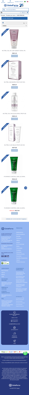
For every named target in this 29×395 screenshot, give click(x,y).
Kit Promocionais (20, 244)
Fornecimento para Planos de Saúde (20, 277)
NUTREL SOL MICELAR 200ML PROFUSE (14, 113)
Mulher (18, 246)
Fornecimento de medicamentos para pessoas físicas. (20, 273)
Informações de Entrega (7, 304)
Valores (3, 272)
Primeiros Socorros (20, 262)
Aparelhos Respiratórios (22, 258)
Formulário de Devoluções (20, 302)
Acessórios (18, 256)
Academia (18, 250)
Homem (18, 242)
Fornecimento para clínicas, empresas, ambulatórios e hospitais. (22, 281)
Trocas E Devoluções (6, 302)
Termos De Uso (5, 303)
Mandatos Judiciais (5, 305)
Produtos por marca (10, 15)
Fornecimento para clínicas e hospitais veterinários (20, 285)
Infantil (18, 260)
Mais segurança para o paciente (6, 295)
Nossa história (4, 270)
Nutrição (18, 236)
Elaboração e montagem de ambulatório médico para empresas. (21, 290)
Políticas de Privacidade (6, 300)
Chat (14, 343)
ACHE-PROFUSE (20, 15)
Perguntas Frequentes (20, 306)
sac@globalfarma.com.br (14, 323)
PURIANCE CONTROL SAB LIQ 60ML (14, 208)
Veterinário (18, 252)
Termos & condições (19, 301)
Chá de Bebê (19, 248)
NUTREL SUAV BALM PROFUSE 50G (14, 145)
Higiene (18, 240)
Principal (3, 15)
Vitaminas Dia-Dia (20, 254)
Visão (2, 276)
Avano (18, 388)
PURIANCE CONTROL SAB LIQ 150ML (14, 176)
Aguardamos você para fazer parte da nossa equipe (6, 284)
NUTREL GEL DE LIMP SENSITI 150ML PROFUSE (15, 50)
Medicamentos (19, 232)
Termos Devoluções (19, 304)
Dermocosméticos (20, 234)
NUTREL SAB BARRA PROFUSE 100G (14, 82)
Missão (3, 274)
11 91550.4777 (14, 329)
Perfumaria (18, 238)
